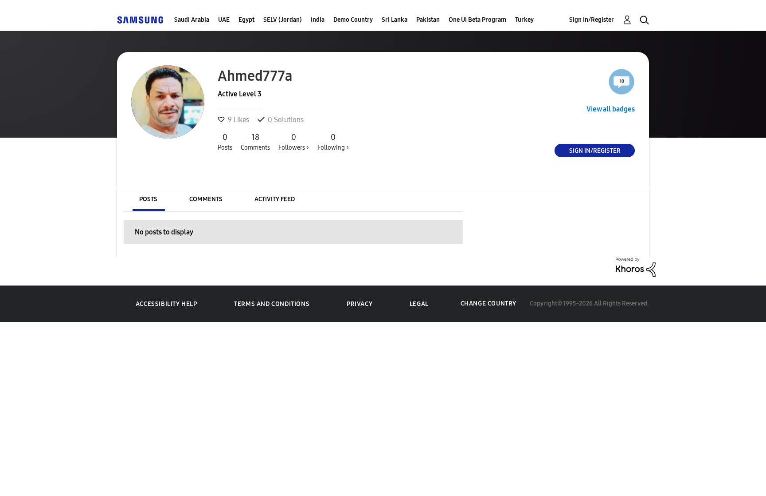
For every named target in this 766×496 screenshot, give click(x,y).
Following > (333, 141)
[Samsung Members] (140, 20)
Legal (419, 304)
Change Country (488, 303)
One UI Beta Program (477, 20)
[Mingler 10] (621, 81)
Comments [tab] (206, 199)
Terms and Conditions (271, 304)
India (317, 20)
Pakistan (428, 20)
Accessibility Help (166, 304)
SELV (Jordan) (282, 20)
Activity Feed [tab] (274, 199)
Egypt (246, 20)
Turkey (524, 20)
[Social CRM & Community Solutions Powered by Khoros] (636, 266)
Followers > (293, 141)
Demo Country (353, 20)
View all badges (610, 109)
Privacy (359, 304)
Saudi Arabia (191, 20)
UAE (224, 20)
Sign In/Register (591, 20)
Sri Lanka (394, 20)
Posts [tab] (148, 199)
